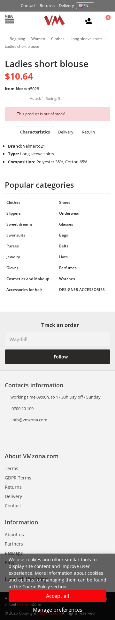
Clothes (13, 202)
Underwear (69, 213)
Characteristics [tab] (35, 132)
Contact (28, 5)
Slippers (13, 213)
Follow (60, 357)
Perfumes (68, 268)
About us (14, 534)
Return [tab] (88, 132)
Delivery (66, 5)
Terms (11, 468)
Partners (14, 544)
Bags (63, 235)
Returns (47, 5)
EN (86, 5)
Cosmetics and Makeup (27, 278)
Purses (12, 246)
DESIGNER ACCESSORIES (82, 289)
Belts (63, 246)
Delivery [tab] (65, 132)
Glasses (66, 224)
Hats (63, 257)
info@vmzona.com (29, 420)
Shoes (64, 202)
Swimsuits (15, 235)
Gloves (12, 268)
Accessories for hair (24, 289)
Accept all (57, 595)
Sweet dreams (19, 224)
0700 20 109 (22, 408)
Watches (67, 278)
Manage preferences (57, 609)
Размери (14, 553)
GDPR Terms (18, 478)
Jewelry (13, 257)
